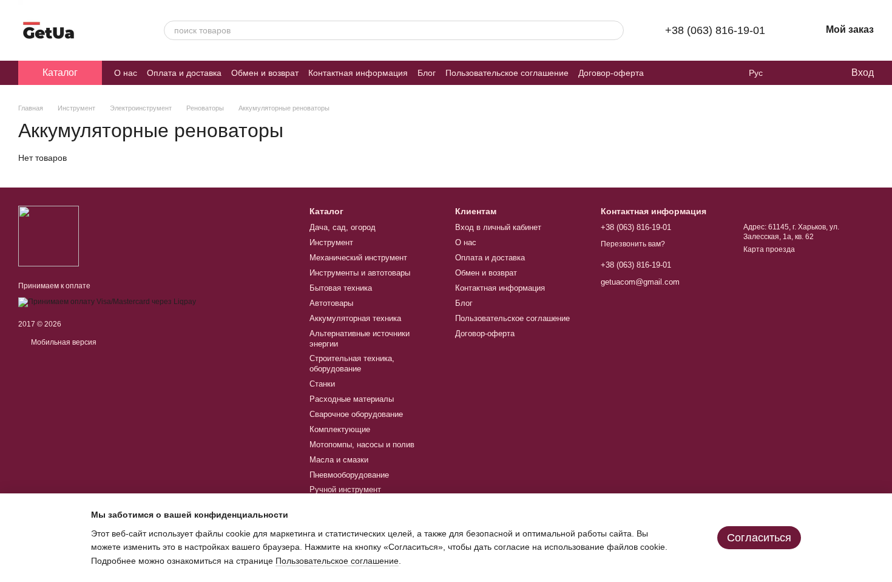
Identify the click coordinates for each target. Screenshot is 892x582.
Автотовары (331, 303)
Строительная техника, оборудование (351, 363)
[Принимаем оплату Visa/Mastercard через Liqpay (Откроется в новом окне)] (107, 301)
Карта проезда (769, 249)
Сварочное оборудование (356, 414)
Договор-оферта (611, 73)
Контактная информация (358, 73)
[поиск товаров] (614, 30)
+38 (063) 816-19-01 (715, 30)
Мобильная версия (62, 342)
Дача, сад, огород (342, 227)
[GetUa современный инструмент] (48, 235)
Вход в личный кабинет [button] (498, 227)
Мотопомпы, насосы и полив (361, 444)
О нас (125, 73)
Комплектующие (339, 429)
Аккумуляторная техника (355, 318)
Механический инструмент (358, 257)
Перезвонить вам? (633, 244)
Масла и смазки (338, 459)
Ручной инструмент (345, 489)
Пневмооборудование (349, 474)
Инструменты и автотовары (359, 272)
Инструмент (331, 242)
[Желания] (816, 73)
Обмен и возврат (265, 73)
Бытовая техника (340, 288)
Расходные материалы (351, 399)
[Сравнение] (792, 73)
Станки (322, 383)
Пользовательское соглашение (507, 73)
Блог (426, 73)
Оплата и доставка (184, 73)
